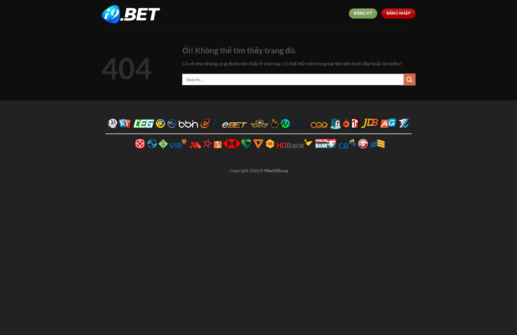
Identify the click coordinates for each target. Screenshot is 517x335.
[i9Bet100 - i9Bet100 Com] (131, 13)
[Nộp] (410, 79)
